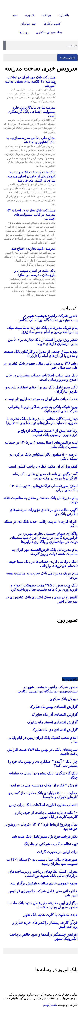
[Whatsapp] (42, 980)
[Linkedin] (52, 980)
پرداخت (46, 15)
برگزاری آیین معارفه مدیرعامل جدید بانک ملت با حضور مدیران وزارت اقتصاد (42, 905)
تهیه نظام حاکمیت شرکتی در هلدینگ (51, 844)
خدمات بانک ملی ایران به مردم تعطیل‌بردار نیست (41, 399)
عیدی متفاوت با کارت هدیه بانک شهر (51, 915)
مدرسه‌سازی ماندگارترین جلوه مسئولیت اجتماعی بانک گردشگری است (31, 112)
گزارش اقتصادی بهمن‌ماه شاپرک (54, 707)
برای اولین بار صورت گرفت (57, 852)
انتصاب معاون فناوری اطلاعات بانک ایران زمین (43, 805)
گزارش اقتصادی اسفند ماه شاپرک (52, 722)
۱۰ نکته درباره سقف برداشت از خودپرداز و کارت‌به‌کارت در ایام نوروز (46, 814)
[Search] (4, 45)
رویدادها (23, 32)
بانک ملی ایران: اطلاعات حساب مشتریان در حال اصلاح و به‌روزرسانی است (42, 377)
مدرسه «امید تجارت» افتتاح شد (33, 249)
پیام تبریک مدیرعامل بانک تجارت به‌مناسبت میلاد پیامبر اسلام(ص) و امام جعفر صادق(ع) (42, 330)
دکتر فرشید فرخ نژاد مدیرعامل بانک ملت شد (45, 836)
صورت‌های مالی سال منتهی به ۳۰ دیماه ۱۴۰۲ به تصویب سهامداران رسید (42, 861)
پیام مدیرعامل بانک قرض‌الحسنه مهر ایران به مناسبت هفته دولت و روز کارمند (45, 552)
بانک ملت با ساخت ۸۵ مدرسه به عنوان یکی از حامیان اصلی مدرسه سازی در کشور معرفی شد (31, 176)
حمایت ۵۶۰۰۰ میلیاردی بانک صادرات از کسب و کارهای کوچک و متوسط (43, 795)
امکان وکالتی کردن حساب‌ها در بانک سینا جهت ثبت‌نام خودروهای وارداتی (43, 564)
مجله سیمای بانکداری (49, 32)
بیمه (15, 15)
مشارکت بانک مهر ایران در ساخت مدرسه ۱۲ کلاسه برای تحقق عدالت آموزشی (30, 81)
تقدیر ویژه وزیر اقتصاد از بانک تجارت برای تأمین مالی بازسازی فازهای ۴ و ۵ (43, 342)
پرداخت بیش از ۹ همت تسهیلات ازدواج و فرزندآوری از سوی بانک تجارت (48, 433)
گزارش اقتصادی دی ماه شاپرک (55, 730)
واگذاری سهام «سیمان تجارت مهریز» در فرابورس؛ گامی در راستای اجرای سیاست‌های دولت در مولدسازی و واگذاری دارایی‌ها (44, 537)
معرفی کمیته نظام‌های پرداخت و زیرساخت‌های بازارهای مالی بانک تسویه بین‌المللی (43, 873)
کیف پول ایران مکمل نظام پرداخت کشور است (43, 466)
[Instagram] (73, 980)
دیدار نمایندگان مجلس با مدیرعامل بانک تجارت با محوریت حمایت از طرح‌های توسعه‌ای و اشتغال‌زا (42, 421)
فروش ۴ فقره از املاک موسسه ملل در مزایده (44, 785)
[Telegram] (62, 980)
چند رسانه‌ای (28, 23)
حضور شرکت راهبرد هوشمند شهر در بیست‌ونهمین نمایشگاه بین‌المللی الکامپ (48, 318)
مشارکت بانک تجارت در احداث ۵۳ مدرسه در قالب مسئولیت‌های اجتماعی (31, 214)
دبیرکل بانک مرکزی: (63, 699)
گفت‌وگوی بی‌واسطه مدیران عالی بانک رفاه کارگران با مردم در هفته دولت (45, 476)
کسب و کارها (52, 23)
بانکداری (63, 15)
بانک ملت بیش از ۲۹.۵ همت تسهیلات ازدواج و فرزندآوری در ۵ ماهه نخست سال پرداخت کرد (44, 587)
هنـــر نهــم (50, 1004)
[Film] (32, 980)
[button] (7, 648)
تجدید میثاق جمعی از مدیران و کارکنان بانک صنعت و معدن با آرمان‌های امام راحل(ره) (41, 354)
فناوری (29, 15)
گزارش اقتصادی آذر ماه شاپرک (55, 714)
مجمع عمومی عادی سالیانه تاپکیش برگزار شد (44, 883)
